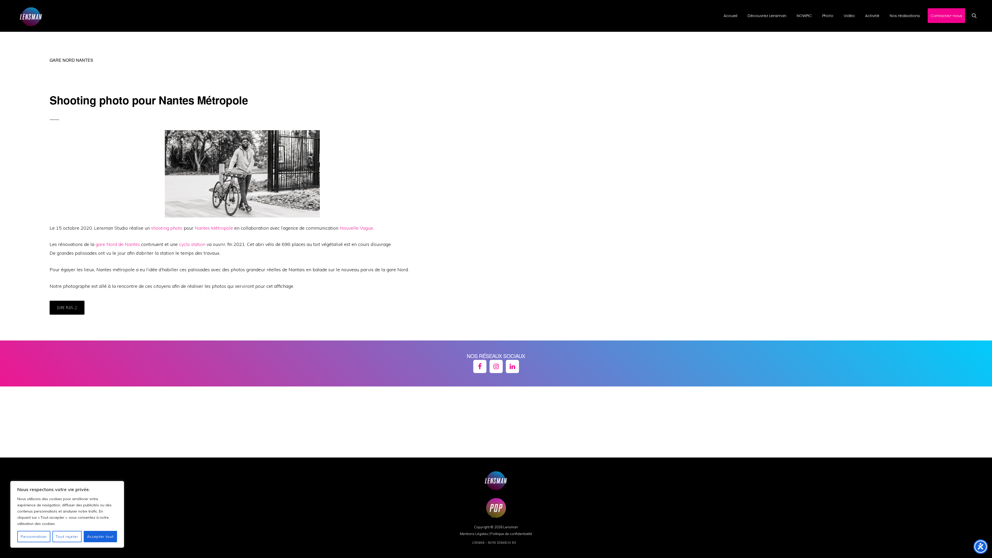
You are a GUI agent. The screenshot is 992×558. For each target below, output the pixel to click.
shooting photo (166, 228)
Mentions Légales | (475, 534)
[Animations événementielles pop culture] (496, 520)
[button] (974, 16)
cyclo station (192, 244)
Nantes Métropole (214, 228)
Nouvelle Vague (356, 228)
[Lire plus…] (70, 310)
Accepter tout (100, 536)
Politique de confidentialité (511, 534)
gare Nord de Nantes (118, 244)
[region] (67, 514)
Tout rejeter (67, 536)
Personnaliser (34, 536)
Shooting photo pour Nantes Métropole (149, 100)
